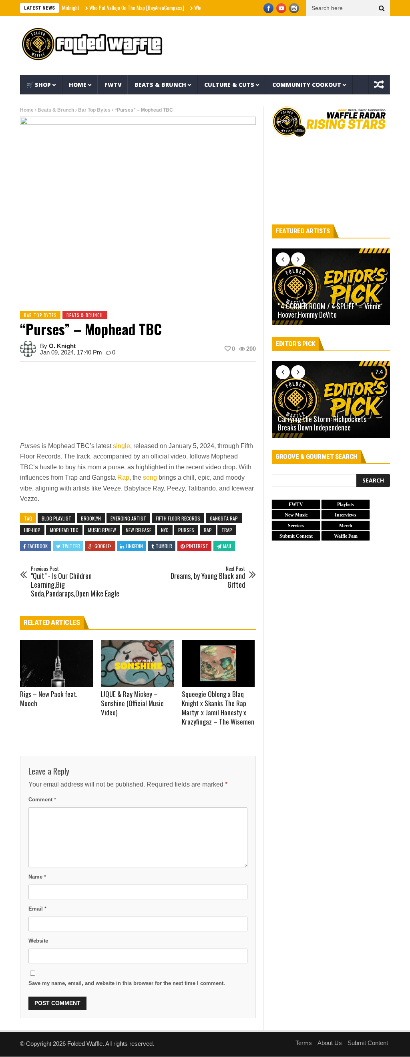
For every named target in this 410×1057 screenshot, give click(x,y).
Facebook (38, 546)
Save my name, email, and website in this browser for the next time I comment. (126, 983)
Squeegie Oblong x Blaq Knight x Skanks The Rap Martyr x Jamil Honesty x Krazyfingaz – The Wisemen (218, 708)
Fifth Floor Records (178, 518)
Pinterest (197, 546)
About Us (330, 1042)
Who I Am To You (194, 8)
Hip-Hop (32, 529)
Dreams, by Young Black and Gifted (208, 577)
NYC (165, 529)
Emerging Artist (128, 518)
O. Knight (62, 345)
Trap (226, 529)
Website (38, 941)
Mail (227, 546)
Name (37, 877)
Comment (42, 800)
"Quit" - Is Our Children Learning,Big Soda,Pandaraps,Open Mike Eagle (75, 582)
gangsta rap (224, 518)
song (150, 477)
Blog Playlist (56, 518)
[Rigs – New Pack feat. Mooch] (56, 663)
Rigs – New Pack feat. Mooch (48, 698)
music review (102, 529)
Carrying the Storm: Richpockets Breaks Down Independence (322, 423)
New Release (138, 529)
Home (77, 84)
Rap (123, 477)
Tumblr (164, 546)
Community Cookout (306, 84)
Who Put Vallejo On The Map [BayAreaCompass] (120, 8)
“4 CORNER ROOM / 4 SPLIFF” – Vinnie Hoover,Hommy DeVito (329, 310)
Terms (303, 1042)
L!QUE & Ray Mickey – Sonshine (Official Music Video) (132, 703)
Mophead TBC (64, 529)
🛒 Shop (38, 84)
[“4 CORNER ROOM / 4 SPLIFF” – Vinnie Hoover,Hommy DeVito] (331, 286)
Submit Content (368, 1042)
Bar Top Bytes (94, 110)
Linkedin (134, 546)
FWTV (113, 84)
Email (37, 909)
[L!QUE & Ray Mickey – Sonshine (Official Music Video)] (137, 663)
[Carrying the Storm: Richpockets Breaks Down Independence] (331, 399)
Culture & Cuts (229, 84)
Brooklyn (91, 518)
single (121, 445)
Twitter (71, 546)
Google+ (103, 546)
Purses (186, 529)
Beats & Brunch (160, 84)
